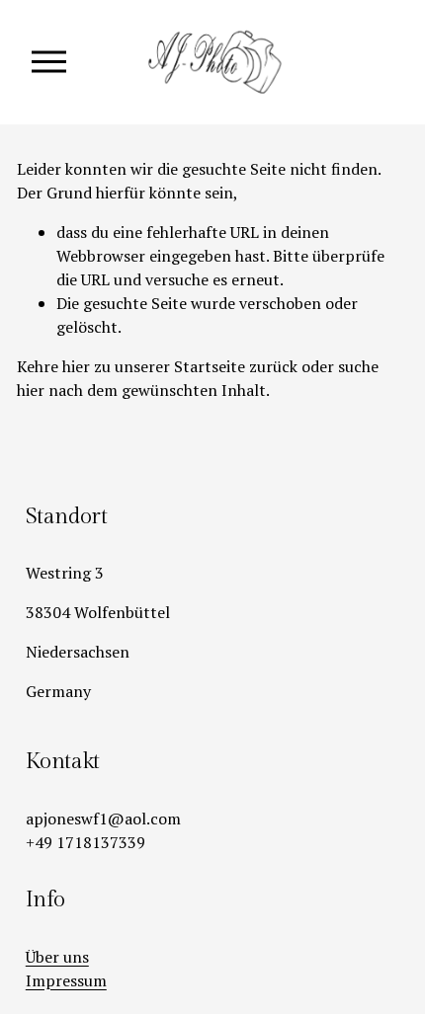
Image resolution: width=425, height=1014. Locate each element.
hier (76, 366)
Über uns (57, 957)
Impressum (66, 980)
